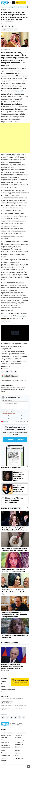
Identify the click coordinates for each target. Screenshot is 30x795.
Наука (3, 750)
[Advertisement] (15, 138)
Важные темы (5, 7)
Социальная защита (20, 733)
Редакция (4, 684)
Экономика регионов (7, 747)
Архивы (3, 681)
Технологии (4, 753)
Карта (3, 692)
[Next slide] (27, 7)
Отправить (15, 417)
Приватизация (5, 745)
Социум (17, 748)
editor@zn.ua (4, 710)
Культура (3, 760)
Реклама (3, 686)
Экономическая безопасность (19, 743)
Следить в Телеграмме (16, 439)
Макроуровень (5, 740)
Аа (13, 2)
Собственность (19, 758)
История (17, 750)
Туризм (17, 755)
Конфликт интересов (21, 740)
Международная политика (6, 736)
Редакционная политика (8, 689)
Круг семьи (18, 753)
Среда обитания (5, 755)
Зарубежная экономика (18, 736)
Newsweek (19, 91)
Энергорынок (5, 742)
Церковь (3, 758)
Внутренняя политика (7, 733)
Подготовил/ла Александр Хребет (12, 380)
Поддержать (21, 2)
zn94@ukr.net (22, 705)
